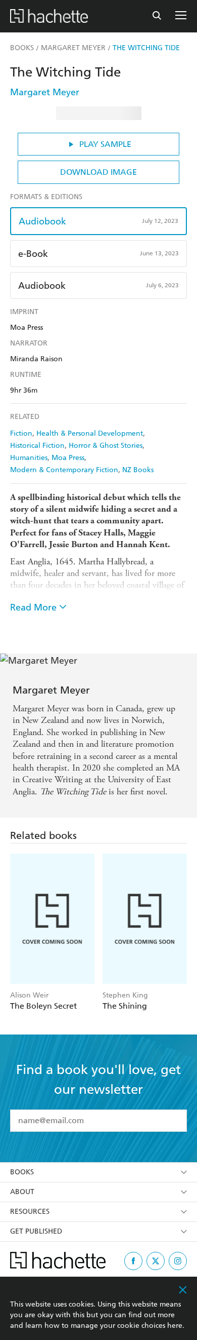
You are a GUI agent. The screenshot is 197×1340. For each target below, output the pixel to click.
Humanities (28, 457)
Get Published (36, 1231)
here (174, 1325)
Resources (30, 1211)
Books (22, 1172)
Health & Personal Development (89, 433)
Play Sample (105, 144)
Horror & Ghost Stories (105, 445)
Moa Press (68, 457)
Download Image (98, 172)
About (22, 1192)
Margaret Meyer (44, 92)
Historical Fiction (37, 445)
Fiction (21, 433)
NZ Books (138, 470)
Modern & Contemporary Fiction (64, 470)
